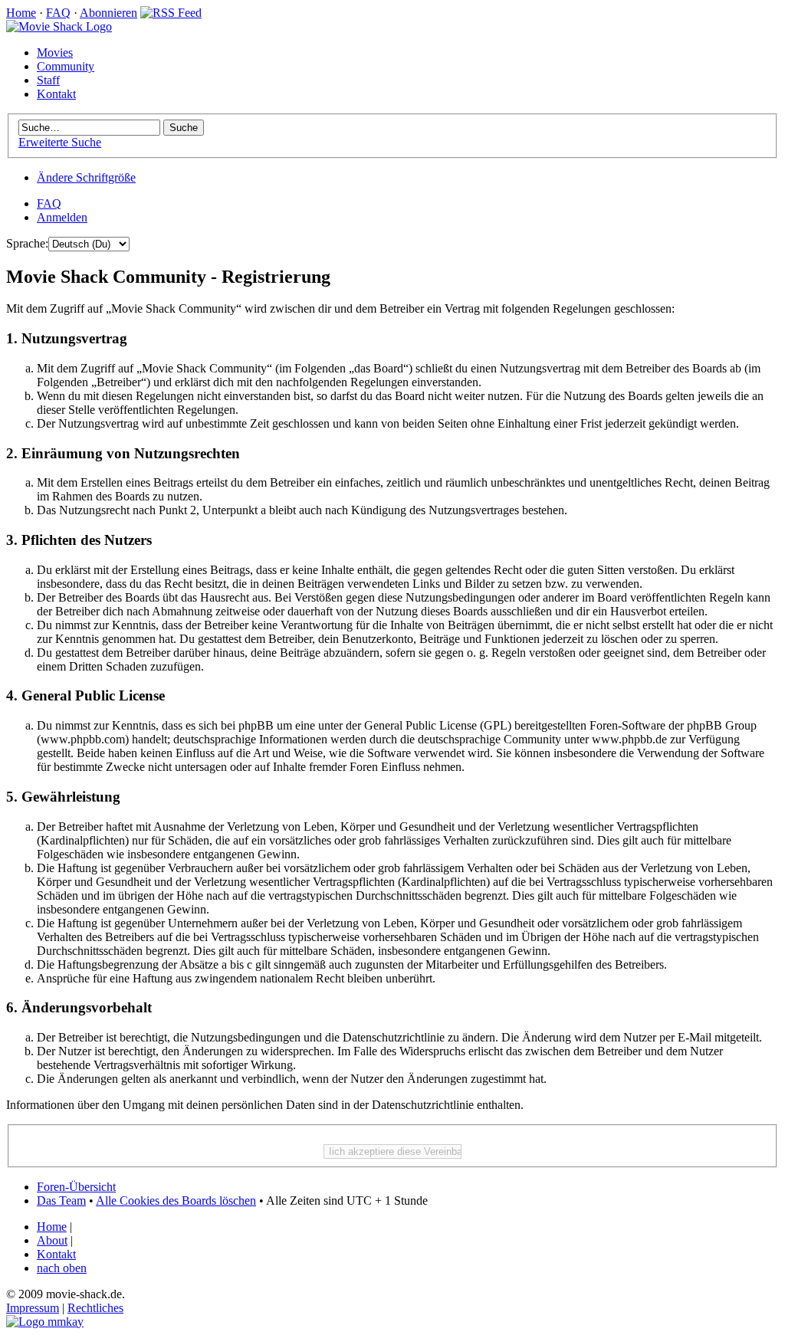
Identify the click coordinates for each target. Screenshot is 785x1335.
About (52, 1240)
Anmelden (62, 217)
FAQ (58, 12)
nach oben (62, 1267)
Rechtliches (95, 1307)
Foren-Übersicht (76, 1186)
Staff (48, 80)
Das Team (61, 1200)
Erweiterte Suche (59, 142)
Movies (55, 52)
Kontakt (56, 93)
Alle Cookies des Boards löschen (176, 1200)
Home (21, 12)
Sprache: (27, 243)
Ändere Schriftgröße (86, 177)
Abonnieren (108, 12)
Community (65, 66)
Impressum (32, 1307)
